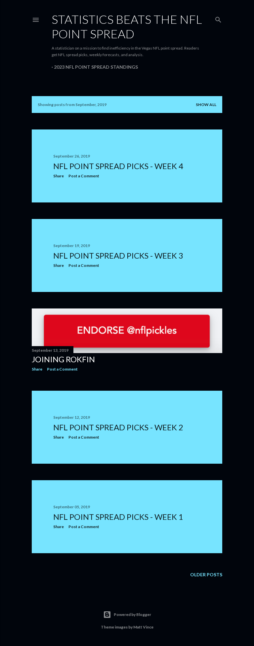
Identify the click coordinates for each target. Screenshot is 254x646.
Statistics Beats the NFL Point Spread (127, 26)
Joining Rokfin (63, 359)
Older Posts (206, 574)
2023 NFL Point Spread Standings (96, 67)
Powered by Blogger (132, 614)
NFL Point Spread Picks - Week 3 (118, 255)
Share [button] (58, 175)
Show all (206, 104)
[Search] (218, 18)
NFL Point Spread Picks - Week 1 (118, 516)
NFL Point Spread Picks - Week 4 (118, 166)
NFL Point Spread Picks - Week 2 (118, 427)
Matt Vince (143, 627)
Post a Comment (83, 175)
